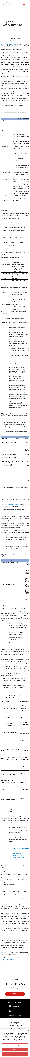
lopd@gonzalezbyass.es (7, 959)
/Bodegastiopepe (16, 1006)
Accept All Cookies (15, 1054)
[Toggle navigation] (24, 3)
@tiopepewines (16, 1011)
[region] (15, 1043)
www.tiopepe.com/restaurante (9, 44)
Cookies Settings (15, 1045)
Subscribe (15, 994)
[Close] (28, 1031)
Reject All (15, 1049)
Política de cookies (21, 1040)
